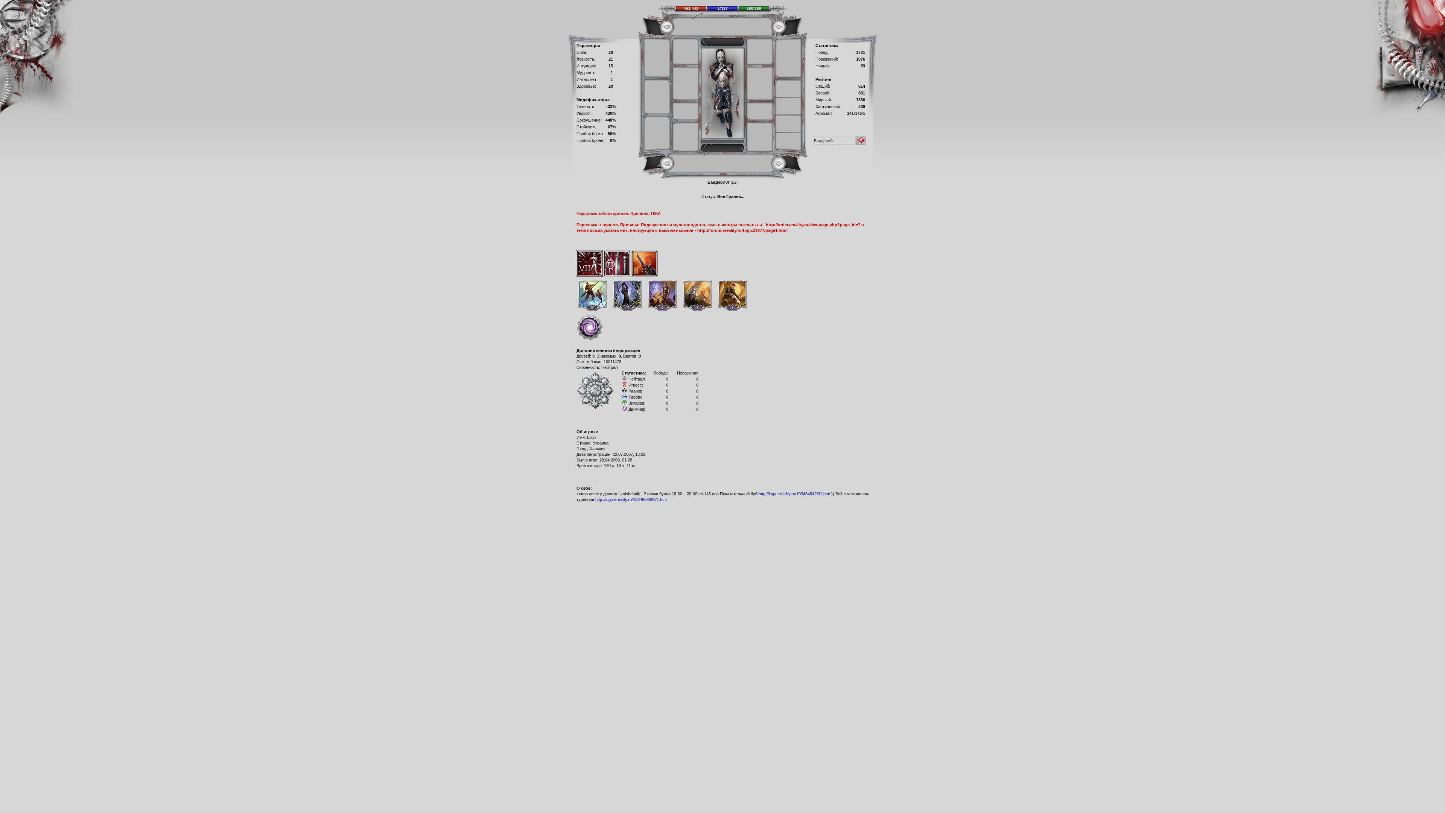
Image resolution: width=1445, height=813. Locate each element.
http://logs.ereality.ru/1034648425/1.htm (794, 494)
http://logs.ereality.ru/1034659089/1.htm (631, 499)
